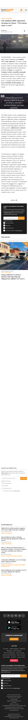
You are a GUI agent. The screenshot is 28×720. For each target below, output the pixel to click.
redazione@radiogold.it (19, 716)
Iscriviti (21, 218)
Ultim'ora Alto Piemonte (9, 655)
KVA (18, 718)
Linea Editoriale (14, 699)
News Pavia (7, 225)
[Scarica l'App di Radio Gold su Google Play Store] (14, 628)
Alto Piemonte (9, 565)
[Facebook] (4, 615)
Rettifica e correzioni (14, 704)
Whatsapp (9, 651)
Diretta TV (13, 657)
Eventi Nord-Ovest (9, 228)
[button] (26, 240)
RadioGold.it (17, 714)
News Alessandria (9, 223)
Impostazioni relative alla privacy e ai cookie (14, 709)
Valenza (20, 556)
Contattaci (14, 660)
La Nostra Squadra (14, 649)
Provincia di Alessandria (12, 556)
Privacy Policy (19, 230)
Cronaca (3, 18)
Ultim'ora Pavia (20, 653)
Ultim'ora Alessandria (9, 653)
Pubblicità (22, 649)
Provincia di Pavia (5, 566)
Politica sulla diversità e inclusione (14, 696)
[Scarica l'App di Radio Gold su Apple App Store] (14, 622)
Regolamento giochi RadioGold (14, 701)
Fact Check (14, 702)
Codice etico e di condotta (14, 698)
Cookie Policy (17, 694)
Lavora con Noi (21, 657)
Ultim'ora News (17, 651)
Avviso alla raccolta (14, 710)
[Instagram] (15, 615)
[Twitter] (8, 615)
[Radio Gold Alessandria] (7, 10)
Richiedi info (14, 639)
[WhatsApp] (23, 615)
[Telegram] (19, 615)
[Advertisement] (14, 296)
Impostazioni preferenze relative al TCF (14, 707)
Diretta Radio (6, 657)
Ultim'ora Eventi (21, 655)
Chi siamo (5, 649)
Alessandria (9, 18)
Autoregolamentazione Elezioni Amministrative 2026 (14, 705)
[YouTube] (12, 615)
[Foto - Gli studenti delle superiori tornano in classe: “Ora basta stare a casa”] (14, 43)
